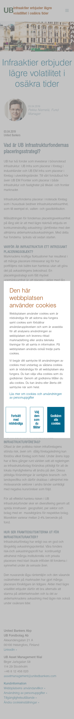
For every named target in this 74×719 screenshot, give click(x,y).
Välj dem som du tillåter (36, 419)
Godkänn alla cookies (55, 419)
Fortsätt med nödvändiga (16, 419)
